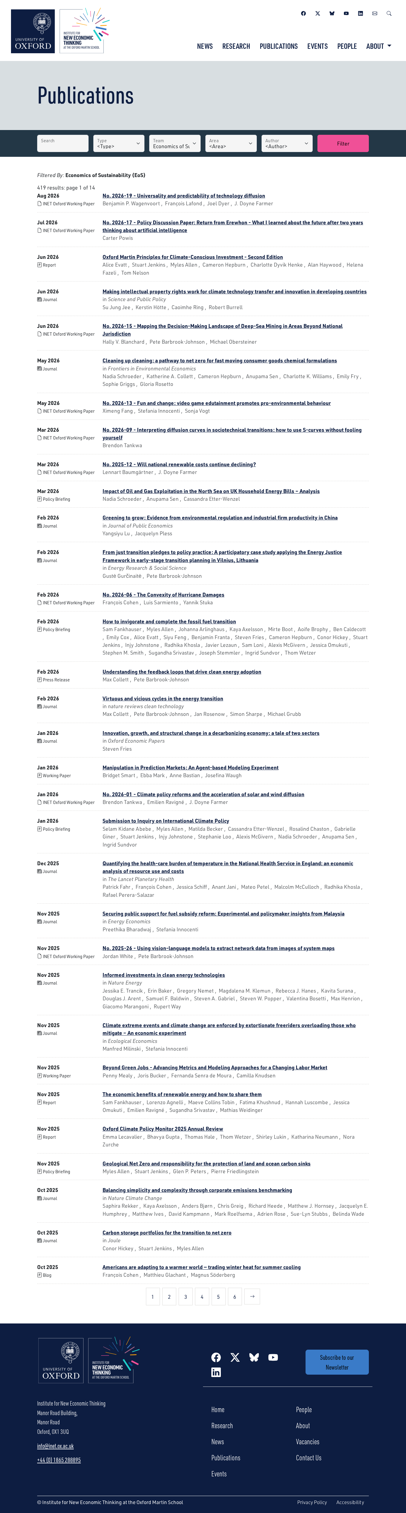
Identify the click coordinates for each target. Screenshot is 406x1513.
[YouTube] (346, 12)
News (205, 46)
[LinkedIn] (360, 12)
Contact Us (309, 1457)
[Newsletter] (375, 12)
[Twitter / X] (318, 12)
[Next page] (252, 1296)
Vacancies (308, 1441)
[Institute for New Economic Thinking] (60, 30)
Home (217, 1409)
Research (236, 46)
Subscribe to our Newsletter (337, 1362)
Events (317, 46)
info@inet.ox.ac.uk (55, 1446)
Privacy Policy (312, 1502)
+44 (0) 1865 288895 (59, 1460)
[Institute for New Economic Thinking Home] (89, 1366)
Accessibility (350, 1502)
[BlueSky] (332, 12)
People (347, 46)
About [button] (375, 46)
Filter (343, 143)
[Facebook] (303, 12)
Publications (279, 46)
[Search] (389, 12)
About (303, 1425)
